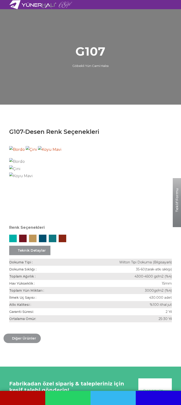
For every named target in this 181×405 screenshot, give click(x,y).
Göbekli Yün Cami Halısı (90, 66)
